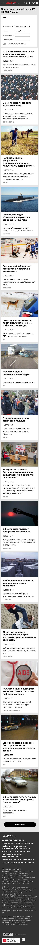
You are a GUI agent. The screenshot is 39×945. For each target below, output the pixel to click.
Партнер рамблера (20, 934)
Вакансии (29, 843)
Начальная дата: (8, 35)
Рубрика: (6, 31)
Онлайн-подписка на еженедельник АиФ (12, 855)
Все (4, 18)
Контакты (6, 851)
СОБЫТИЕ (7, 548)
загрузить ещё (20, 824)
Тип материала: (8, 26)
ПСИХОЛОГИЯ (8, 122)
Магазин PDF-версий (11, 860)
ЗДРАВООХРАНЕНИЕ (11, 710)
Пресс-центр (7, 843)
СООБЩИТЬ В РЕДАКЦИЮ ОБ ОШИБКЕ (18, 863)
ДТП (4, 339)
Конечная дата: (8, 40)
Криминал (7, 70)
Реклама (19, 843)
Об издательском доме (13, 840)
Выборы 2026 (28, 860)
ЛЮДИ (5, 182)
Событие (7, 288)
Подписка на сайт (21, 851)
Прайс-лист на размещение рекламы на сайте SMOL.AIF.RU (16, 847)
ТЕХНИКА (6, 234)
